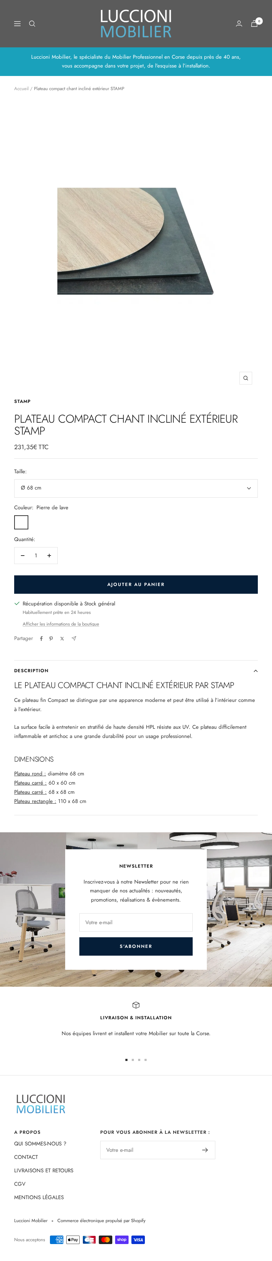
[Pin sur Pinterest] (51, 638)
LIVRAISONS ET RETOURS (43, 1170)
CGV (20, 1184)
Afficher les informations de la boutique (61, 624)
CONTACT (26, 1157)
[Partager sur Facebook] (41, 638)
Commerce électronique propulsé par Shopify (101, 1220)
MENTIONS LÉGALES (39, 1197)
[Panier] (254, 23)
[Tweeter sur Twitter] (62, 638)
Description (31, 670)
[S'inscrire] (205, 1150)
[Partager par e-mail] (74, 638)
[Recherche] (32, 23)
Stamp (22, 401)
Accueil (21, 88)
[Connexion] (239, 23)
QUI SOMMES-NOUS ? (40, 1144)
